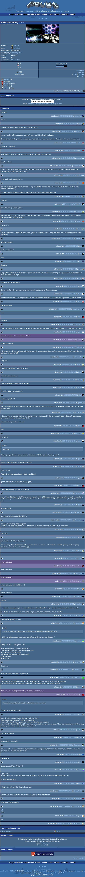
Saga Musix (78, 745)
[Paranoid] (83, 412)
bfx (81, 286)
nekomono (78, 493)
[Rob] (83, 150)
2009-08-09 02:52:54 (70, 286)
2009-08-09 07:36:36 (64, 309)
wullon (80, 615)
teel (5, 86)
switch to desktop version (42, 869)
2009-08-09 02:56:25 (68, 294)
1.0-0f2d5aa (11, 871)
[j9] (2, 81)
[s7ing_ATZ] (83, 662)
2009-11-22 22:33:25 (71, 754)
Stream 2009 (15, 60)
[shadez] (83, 380)
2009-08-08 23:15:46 (67, 131)
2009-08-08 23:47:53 (69, 204)
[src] (83, 537)
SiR (80, 816)
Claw (80, 175)
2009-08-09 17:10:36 (68, 387)
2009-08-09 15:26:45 (68, 380)
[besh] (83, 183)
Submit (72, 14)
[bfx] (83, 286)
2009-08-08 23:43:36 (69, 183)
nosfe (80, 317)
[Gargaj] (83, 466)
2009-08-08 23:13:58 (70, 124)
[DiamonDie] (83, 357)
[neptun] (83, 301)
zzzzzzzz (29, 11)
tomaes (79, 641)
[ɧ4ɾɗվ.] (83, 730)
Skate (80, 229)
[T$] (83, 754)
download (80, 70)
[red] (83, 254)
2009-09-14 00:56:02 (69, 737)
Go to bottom (42, 18)
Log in (12, 14)
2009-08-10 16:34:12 (66, 493)
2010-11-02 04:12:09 (66, 798)
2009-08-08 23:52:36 (69, 229)
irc (84, 871)
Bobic (80, 278)
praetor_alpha (77, 309)
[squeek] (2, 88)
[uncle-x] (83, 387)
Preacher (79, 211)
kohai (80, 372)
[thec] (83, 589)
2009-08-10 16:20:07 (68, 459)
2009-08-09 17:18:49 (69, 403)
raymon (6, 79)
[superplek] (83, 623)
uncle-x (79, 387)
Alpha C (79, 221)
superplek (79, 623)
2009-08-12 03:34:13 (66, 596)
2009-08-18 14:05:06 (65, 670)
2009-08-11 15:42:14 (69, 566)
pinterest (42, 103)
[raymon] (2, 79)
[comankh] (83, 596)
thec (80, 589)
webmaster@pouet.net (51, 873)
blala (80, 529)
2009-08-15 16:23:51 (68, 641)
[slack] (83, 269)
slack (80, 269)
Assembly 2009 (16, 53)
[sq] (83, 246)
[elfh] (83, 762)
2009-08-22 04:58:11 (64, 677)
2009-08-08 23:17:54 (70, 150)
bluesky (53, 103)
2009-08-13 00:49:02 (66, 604)
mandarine (27, 871)
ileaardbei (79, 798)
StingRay (79, 238)
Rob (80, 150)
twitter (37, 103)
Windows (15, 45)
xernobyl (79, 158)
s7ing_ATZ (78, 662)
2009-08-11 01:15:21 (69, 550)
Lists (50, 14)
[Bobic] (83, 278)
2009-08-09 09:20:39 (68, 332)
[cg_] (83, 714)
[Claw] (83, 175)
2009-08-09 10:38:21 (68, 347)
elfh (80, 762)
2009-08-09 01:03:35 (70, 261)
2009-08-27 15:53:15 (68, 730)
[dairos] (83, 294)
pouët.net (3, 871)
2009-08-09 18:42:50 (67, 412)
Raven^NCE (78, 670)
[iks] (84, 91)
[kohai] (83, 372)
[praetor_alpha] (83, 309)
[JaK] (83, 395)
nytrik (80, 687)
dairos (80, 294)
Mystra (79, 364)
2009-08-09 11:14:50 (65, 357)
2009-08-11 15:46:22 (67, 573)
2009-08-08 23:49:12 (67, 211)
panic (80, 403)
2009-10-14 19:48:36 (65, 745)
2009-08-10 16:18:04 (68, 441)
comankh (79, 596)
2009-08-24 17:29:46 (70, 714)
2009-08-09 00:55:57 (70, 254)
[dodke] (2, 83)
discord (77, 871)
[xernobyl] (83, 158)
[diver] (83, 196)
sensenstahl (78, 806)
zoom (80, 737)
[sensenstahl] (83, 806)
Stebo (80, 550)
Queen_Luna (78, 677)
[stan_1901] (83, 433)
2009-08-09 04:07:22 (68, 301)
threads (59, 103)
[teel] (2, 86)
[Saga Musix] (83, 745)
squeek (6, 88)
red (81, 254)
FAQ (66, 14)
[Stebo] (83, 550)
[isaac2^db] (83, 604)
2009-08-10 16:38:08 (68, 504)
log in (75, 858)
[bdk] (83, 261)
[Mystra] (83, 364)
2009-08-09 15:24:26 (69, 372)
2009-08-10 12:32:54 (66, 433)
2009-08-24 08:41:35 (69, 687)
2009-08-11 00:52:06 (69, 529)
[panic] (83, 403)
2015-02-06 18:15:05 (65, 806)
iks (81, 91)
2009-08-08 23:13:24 (66, 116)
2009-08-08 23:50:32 (67, 221)
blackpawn (78, 324)
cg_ (80, 714)
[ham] (83, 124)
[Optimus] (83, 131)
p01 (80, 478)
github (62, 873)
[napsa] (83, 441)
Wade (80, 143)
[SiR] (83, 816)
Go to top (42, 866)
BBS (62, 14)
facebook (31, 103)
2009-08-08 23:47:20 (69, 196)
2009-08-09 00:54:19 (71, 246)
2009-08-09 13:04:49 (68, 364)
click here (45, 843)
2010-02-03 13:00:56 (70, 762)
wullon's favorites (6, 831)
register (81, 858)
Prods (18, 14)
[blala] (83, 529)
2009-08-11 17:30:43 (70, 589)
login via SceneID (46, 854)
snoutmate (78, 116)
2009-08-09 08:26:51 (69, 317)
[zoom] (83, 737)
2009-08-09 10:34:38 (68, 339)
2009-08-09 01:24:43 (69, 269)
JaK (80, 395)
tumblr (48, 103)
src (81, 537)
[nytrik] (83, 687)
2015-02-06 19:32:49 (70, 816)
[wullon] (83, 615)
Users (38, 14)
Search (56, 14)
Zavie (80, 770)
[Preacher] (83, 211)
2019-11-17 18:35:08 (63, 823)
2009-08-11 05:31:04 (69, 558)
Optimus (79, 131)
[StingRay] (83, 238)
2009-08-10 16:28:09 (70, 478)
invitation (15, 48)
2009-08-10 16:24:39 (68, 466)
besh (80, 183)
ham (80, 124)
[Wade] (83, 143)
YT (2, 810)
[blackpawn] (83, 324)
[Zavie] (83, 770)
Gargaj (80, 466)
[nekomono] (83, 493)
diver (80, 196)
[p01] (83, 478)
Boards (44, 14)
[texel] (83, 558)
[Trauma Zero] (83, 166)
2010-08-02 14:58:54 (65, 791)
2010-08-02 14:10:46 (69, 770)
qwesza (79, 512)
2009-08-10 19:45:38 (67, 512)
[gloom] (83, 332)
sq (81, 246)
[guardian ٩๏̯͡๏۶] (83, 823)
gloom (80, 332)
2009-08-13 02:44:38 (68, 615)
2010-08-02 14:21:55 (69, 783)
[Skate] (83, 229)
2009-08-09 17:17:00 (70, 395)
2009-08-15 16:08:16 (66, 623)
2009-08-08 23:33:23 (67, 158)
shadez (79, 380)
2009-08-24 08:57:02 (71, 694)
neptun (79, 301)
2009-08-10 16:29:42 (69, 485)
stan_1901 (78, 433)
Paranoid (79, 412)
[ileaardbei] (83, 798)
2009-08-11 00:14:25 (66, 520)
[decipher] (83, 573)
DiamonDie (78, 357)
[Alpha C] (83, 221)
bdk (80, 261)
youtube (81, 74)
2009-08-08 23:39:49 (64, 166)
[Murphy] (83, 347)
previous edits (42, 845)
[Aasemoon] (83, 520)
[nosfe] (83, 317)
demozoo (81, 72)
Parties (32, 14)
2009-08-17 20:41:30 (65, 662)
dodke (6, 83)
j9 (4, 81)
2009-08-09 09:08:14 (66, 324)
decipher (79, 573)
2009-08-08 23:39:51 (69, 175)
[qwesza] (83, 512)
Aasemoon (78, 520)
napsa (80, 441)
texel (80, 558)
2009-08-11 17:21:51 (70, 581)
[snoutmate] (83, 116)
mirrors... (81, 76)
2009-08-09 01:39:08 (69, 278)
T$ (81, 754)
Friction (21, 23)
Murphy (79, 347)
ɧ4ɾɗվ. (80, 730)
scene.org (59, 11)
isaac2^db (78, 604)
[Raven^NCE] (83, 670)
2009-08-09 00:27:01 (66, 238)
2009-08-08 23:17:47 (69, 143)
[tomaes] (83, 641)
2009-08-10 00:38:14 (69, 426)
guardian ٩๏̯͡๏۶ (77, 823)
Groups (25, 14)
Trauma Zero (78, 166)
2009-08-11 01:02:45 (70, 537)
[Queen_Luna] (83, 677)
